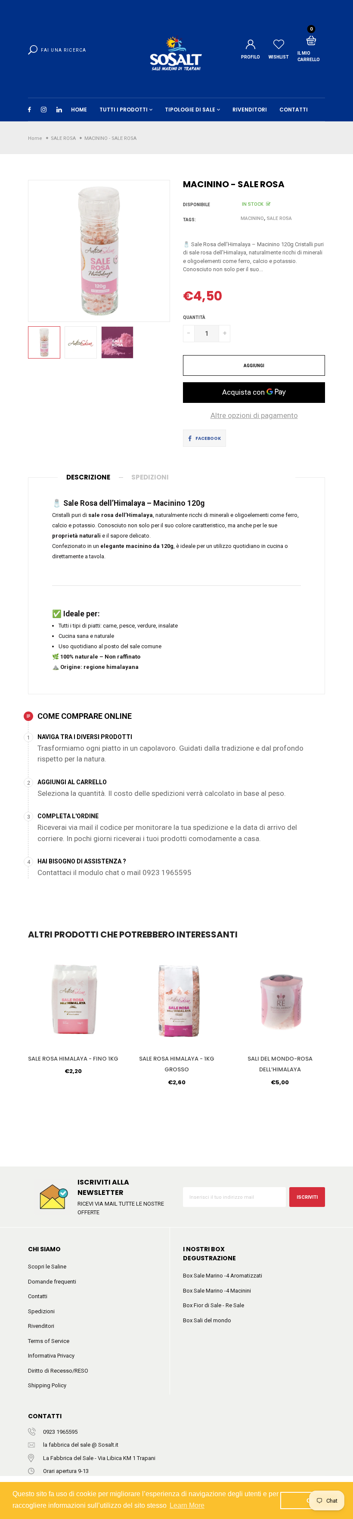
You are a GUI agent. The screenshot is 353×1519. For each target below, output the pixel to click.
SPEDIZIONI (150, 477)
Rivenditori (41, 1326)
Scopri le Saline (47, 1266)
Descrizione (88, 477)
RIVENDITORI (249, 109)
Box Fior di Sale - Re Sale (213, 1305)
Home (79, 109)
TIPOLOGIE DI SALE (190, 109)
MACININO (252, 218)
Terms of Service (48, 1341)
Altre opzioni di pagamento (254, 415)
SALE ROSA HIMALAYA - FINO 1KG (73, 1059)
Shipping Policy (47, 1385)
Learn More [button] (187, 1505)
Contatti (37, 1296)
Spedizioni (41, 1311)
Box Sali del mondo (207, 1320)
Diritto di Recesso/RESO (58, 1370)
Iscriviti (307, 1197)
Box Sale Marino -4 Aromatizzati (222, 1275)
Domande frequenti (52, 1281)
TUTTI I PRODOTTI (123, 109)
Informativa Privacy (51, 1355)
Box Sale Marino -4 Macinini (217, 1290)
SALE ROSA (279, 218)
